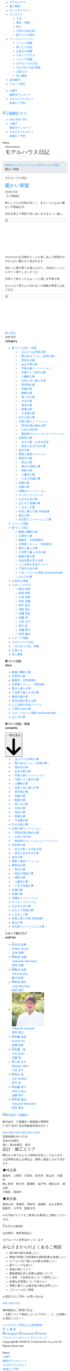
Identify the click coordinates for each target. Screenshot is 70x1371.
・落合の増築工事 (29, 466)
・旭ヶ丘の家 (27, 397)
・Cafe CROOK (28, 429)
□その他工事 (27, 417)
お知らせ (21, 71)
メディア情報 (24, 59)
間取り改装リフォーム (32, 454)
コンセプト (16, 14)
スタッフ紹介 (17, 83)
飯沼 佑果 (24, 589)
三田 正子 (24, 621)
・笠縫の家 (25, 388)
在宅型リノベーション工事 (35, 519)
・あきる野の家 (28, 364)
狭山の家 (24, 515)
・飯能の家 (25, 392)
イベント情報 (24, 43)
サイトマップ (39, 1337)
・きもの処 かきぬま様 (34, 441)
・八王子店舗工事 (29, 478)
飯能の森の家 (27, 556)
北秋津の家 (25, 437)
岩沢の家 (24, 450)
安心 (19, 26)
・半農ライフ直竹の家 (32, 372)
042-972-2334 (30, 1132)
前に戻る (10, 333)
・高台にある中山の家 (32, 446)
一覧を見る (14, 735)
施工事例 (14, 6)
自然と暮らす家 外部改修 (34, 511)
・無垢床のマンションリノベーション (42, 433)
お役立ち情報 (24, 51)
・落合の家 (25, 405)
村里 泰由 (24, 634)
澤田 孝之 (24, 609)
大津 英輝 (24, 597)
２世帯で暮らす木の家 (32, 552)
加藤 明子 (24, 629)
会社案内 (14, 79)
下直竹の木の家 (28, 568)
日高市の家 (25, 535)
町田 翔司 (24, 593)
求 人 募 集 (9, 1329)
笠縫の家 (24, 482)
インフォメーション (21, 39)
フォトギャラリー (20, 10)
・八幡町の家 (27, 376)
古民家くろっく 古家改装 (35, 544)
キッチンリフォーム (31, 495)
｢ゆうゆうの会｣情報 (28, 67)
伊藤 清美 (24, 613)
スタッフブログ (25, 55)
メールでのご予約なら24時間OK (22, 1325)
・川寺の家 (25, 401)
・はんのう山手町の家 (32, 352)
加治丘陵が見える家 (31, 560)
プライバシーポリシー (16, 1337)
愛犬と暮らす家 (28, 548)
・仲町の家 (25, 470)
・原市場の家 (27, 384)
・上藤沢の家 (27, 474)
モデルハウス (17, 2)
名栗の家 (24, 486)
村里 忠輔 (24, 601)
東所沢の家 (25, 458)
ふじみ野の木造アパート (34, 564)
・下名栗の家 (27, 413)
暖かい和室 (17, 185)
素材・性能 (23, 22)
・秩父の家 (25, 462)
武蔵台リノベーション (32, 491)
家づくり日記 (24, 47)
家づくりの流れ (25, 34)
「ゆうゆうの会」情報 (25, 646)
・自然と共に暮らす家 (32, 380)
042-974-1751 (18, 119)
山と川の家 (25, 576)
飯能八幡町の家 (28, 531)
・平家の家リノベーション (35, 368)
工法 (19, 18)
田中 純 (23, 625)
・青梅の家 (25, 409)
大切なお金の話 (25, 30)
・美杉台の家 (27, 360)
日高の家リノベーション (34, 421)
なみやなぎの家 (28, 499)
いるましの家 (27, 507)
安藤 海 (23, 617)
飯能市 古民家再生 (31, 540)
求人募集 (21, 75)
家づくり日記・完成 (24, 348)
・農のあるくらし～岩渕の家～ (38, 356)
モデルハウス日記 (27, 63)
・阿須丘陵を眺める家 (32, 425)
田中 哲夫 (24, 605)
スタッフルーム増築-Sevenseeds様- (41, 572)
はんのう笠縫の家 (29, 503)
